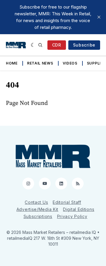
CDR (56, 44)
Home (12, 63)
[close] (99, 17)
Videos (70, 63)
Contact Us (36, 202)
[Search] (40, 45)
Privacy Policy (72, 216)
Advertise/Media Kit (37, 209)
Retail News (40, 63)
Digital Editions (78, 209)
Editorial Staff (67, 202)
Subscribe (84, 44)
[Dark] (33, 45)
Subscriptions (38, 216)
